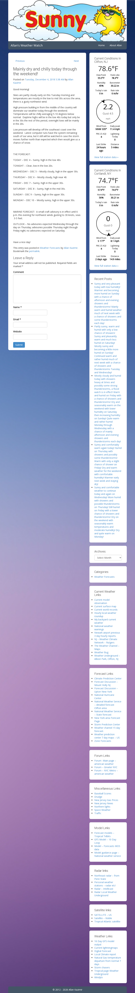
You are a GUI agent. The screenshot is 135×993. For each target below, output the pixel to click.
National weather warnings (103, 627)
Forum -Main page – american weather (105, 762)
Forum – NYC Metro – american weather (106, 772)
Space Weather (102, 809)
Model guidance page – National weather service (107, 854)
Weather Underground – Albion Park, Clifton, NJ (107, 657)
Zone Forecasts (102, 740)
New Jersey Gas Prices (106, 800)
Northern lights (102, 806)
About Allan (116, 45)
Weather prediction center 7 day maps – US (107, 736)
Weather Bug (101, 652)
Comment (18, 272)
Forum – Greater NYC (105, 767)
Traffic (97, 813)
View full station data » (106, 157)
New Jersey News (103, 803)
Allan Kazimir (71, 247)
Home (101, 45)
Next (76, 60)
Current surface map (105, 606)
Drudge (98, 796)
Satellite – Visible (103, 918)
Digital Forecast (102, 951)
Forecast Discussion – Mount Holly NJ (106, 683)
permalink (34, 251)
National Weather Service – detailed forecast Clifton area (107, 705)
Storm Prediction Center (107, 724)
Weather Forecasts (50, 247)
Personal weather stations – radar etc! (105, 884)
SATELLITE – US (103, 914)
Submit (19, 344)
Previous (20, 60)
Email (17, 319)
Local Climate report (105, 954)
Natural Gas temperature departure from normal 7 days (107, 961)
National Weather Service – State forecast (107, 713)
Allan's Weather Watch (27, 45)
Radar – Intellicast (103, 888)
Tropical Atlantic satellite (107, 921)
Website (17, 331)
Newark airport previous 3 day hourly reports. (107, 634)
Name (17, 307)
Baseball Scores (102, 793)
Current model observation (102, 601)
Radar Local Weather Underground (105, 893)
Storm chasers (102, 967)
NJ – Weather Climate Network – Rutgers (105, 641)
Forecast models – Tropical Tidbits (104, 834)
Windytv (98, 977)
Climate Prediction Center (108, 678)
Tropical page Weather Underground (106, 972)
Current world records (106, 609)
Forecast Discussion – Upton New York (106, 690)
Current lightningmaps (106, 947)
